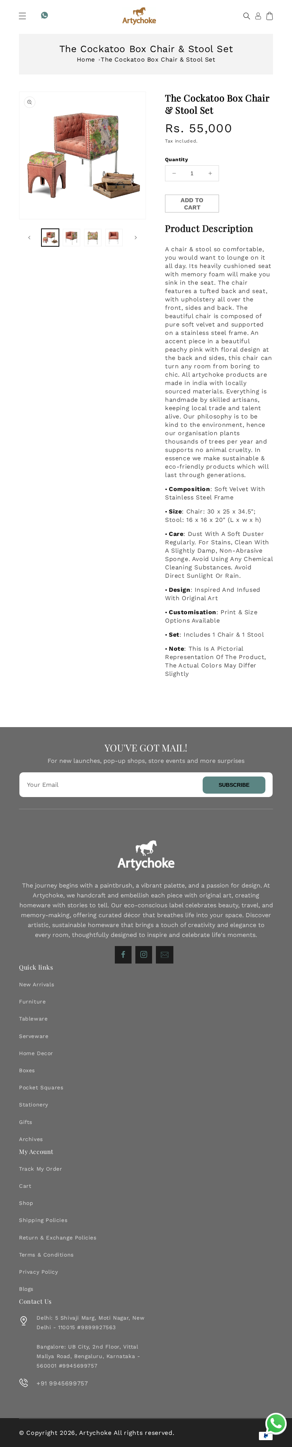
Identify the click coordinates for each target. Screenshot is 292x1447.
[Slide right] (135, 237)
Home (86, 59)
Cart (25, 1186)
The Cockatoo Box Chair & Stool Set (158, 59)
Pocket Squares (41, 1087)
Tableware (33, 1019)
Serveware (33, 1036)
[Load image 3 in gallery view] (93, 237)
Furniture (32, 1001)
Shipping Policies (43, 1220)
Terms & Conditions (46, 1255)
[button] (22, 16)
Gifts (25, 1122)
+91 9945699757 (62, 1383)
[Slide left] (29, 237)
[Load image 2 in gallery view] (71, 237)
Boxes (27, 1070)
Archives (31, 1139)
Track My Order (40, 1169)
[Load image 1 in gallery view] (50, 237)
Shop (26, 1203)
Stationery (33, 1104)
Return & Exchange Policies (58, 1238)
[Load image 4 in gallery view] (114, 237)
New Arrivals (36, 984)
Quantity (176, 159)
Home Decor (36, 1053)
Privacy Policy (38, 1272)
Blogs (26, 1289)
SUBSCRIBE (234, 785)
